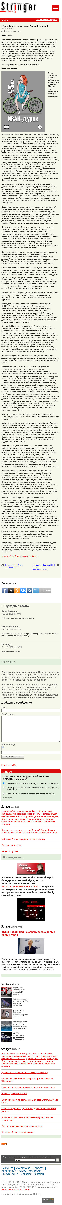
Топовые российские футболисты (14, 566)
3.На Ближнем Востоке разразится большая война (30, 794)
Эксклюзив (8, 1171)
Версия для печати (12, 31)
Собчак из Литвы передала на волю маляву (23, 839)
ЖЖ (35, 886)
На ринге (7, 1168)
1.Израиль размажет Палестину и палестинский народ (32, 783)
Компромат (23, 1168)
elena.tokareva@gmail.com (15, 1189)
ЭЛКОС (37, 1194)
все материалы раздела (46, 20)
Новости (38, 1168)
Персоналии (9, 1174)
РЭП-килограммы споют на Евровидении (21, 1126)
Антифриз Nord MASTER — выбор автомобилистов (44, 567)
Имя (3, 707)
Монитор (35, 1171)
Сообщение (7, 714)
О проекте (26, 1174)
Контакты (39, 1174)
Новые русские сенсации (14, 1093)
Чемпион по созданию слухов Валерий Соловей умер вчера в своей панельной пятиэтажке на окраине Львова (29, 831)
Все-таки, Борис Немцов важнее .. (18, 1132)
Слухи (23, 1171)
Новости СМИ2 (8, 765)
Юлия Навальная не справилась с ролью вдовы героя (28, 1087)
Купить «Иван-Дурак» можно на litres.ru (20, 556)
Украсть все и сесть (11, 845)
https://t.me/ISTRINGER (15, 886)
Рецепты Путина (9, 851)
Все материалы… (13, 857)
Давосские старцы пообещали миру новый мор (24, 1072)
